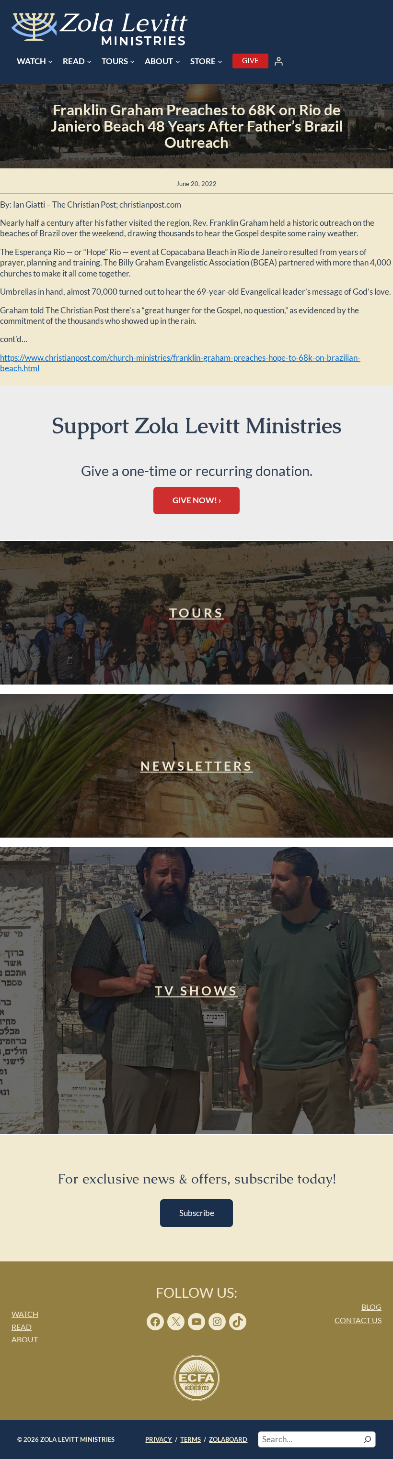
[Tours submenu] (132, 61)
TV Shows (196, 990)
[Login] (278, 61)
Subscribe (196, 1213)
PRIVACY (158, 1439)
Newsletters (196, 766)
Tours (196, 612)
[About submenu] (177, 61)
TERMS (190, 1439)
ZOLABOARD (228, 1439)
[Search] (367, 1439)
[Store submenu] (220, 61)
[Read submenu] (89, 61)
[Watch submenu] (50, 61)
